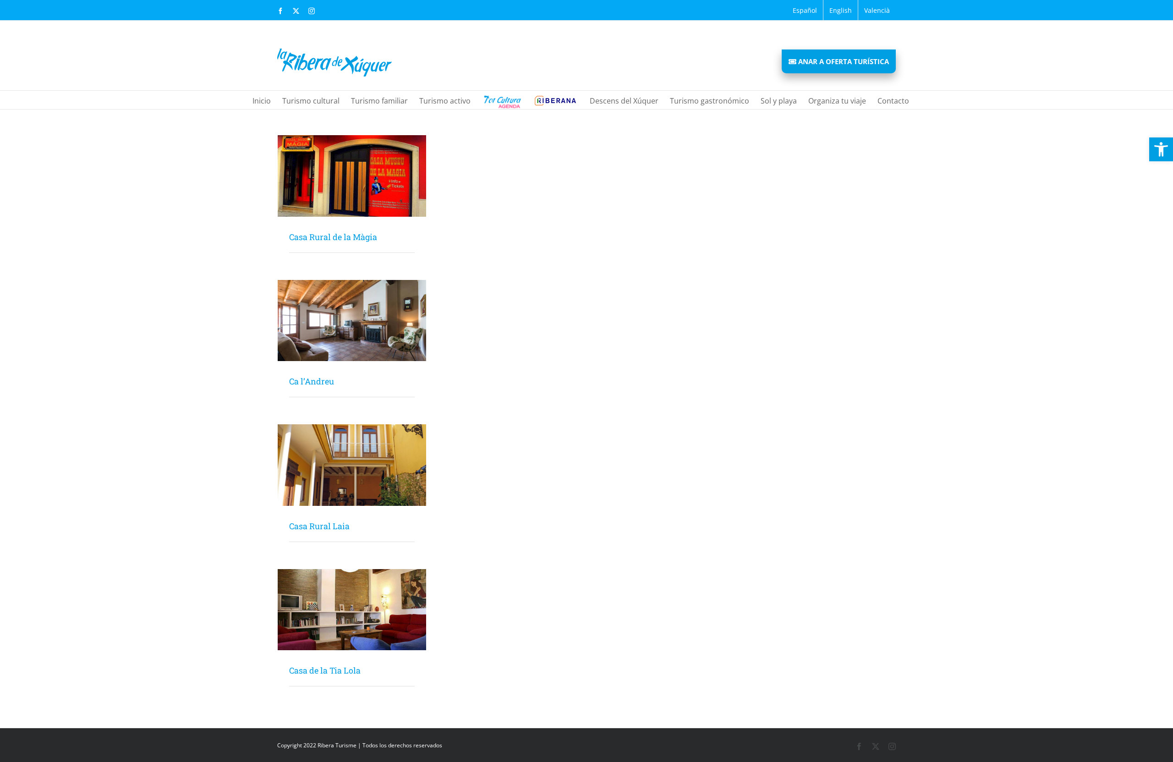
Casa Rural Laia (319, 526)
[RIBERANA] (501, 100)
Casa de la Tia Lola (325, 670)
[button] (1161, 149)
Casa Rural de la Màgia (333, 236)
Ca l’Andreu (311, 381)
